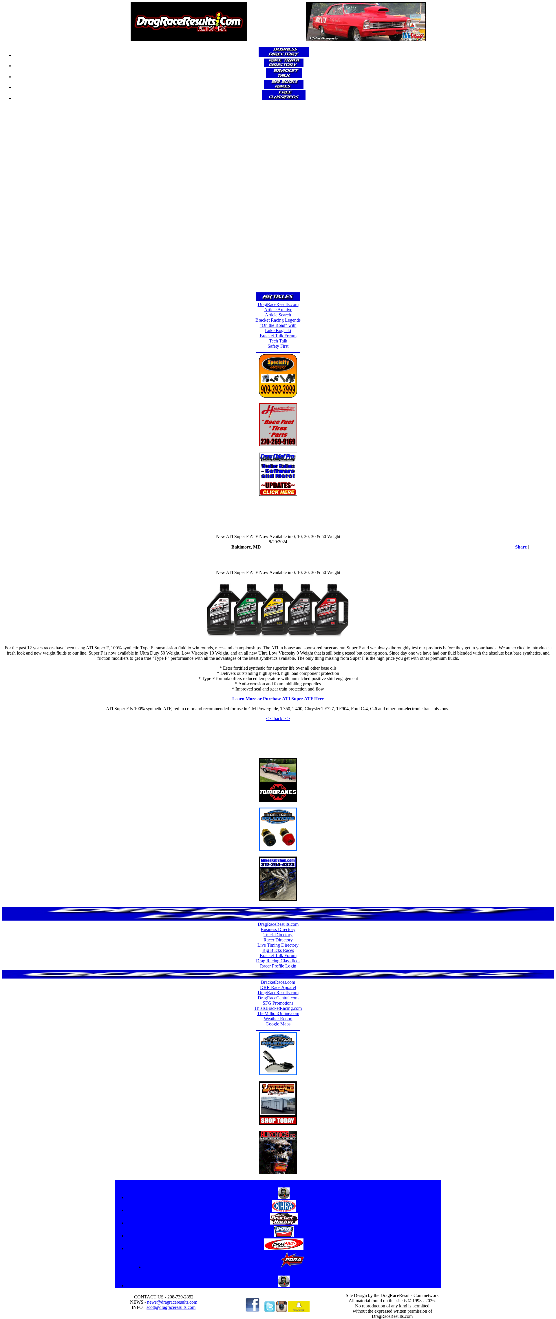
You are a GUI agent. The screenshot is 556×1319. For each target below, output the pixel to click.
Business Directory (278, 929)
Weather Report (278, 1018)
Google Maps (278, 1023)
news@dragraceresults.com (172, 1302)
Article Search (278, 314)
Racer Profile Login (278, 965)
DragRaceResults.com (278, 304)
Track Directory (278, 934)
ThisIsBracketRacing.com (278, 1008)
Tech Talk (278, 340)
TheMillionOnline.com (278, 1013)
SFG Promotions (278, 1003)
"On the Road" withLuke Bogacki (278, 328)
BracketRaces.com (278, 982)
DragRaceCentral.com (278, 997)
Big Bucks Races (278, 950)
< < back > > (278, 718)
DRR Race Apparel (278, 987)
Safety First (278, 346)
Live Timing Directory (278, 945)
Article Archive (278, 309)
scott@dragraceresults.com (171, 1307)
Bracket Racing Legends (278, 320)
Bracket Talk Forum (278, 335)
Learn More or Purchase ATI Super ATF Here (278, 698)
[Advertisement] (278, 198)
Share (521, 546)
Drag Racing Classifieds (278, 960)
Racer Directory (278, 939)
